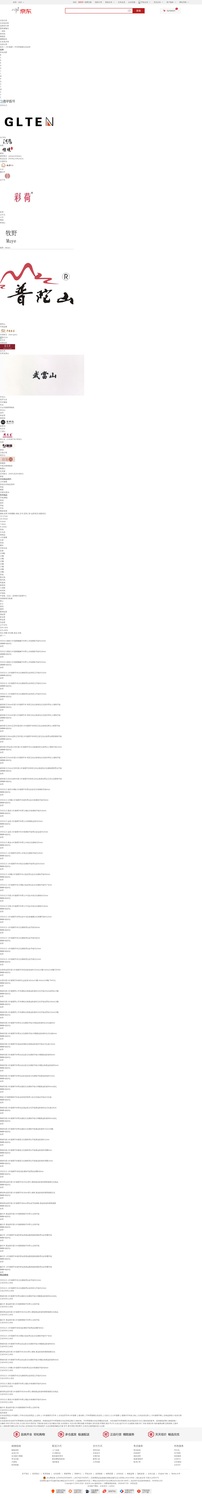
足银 (2, 551)
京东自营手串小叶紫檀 (67, 1415)
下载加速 (40, 1423)
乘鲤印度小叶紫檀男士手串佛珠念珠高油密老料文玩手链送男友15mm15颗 (29, 1012)
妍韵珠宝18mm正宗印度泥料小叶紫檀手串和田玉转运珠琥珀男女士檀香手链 (30, 726)
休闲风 (2, 590)
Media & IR (175, 1474)
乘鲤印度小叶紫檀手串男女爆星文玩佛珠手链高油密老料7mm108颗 (26, 1129)
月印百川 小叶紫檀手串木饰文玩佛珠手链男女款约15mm (22, 864)
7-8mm (3, 524)
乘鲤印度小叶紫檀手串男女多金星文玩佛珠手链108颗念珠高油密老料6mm (29, 1065)
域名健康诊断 (159, 1423)
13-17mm (4, 516)
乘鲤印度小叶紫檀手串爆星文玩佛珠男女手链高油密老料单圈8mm (26, 1150)
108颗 (2, 553)
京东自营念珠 (143, 1415)
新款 (107, 1423)
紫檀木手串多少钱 (129, 1415)
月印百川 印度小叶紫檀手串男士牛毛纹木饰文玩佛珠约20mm (24, 896)
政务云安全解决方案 (52, 1423)
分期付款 (96, 1456)
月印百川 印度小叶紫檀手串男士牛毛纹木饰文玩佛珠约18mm (24, 906)
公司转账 (96, 1462)
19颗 (2, 572)
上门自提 (55, 1450)
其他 (2, 529)
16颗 (2, 564)
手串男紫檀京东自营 (94, 1415)
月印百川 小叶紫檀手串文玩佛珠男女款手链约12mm (20, 959)
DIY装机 (177, 1453)
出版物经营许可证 (83, 1481)
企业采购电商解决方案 (54, 1426)
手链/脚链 (4, 498)
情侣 (2, 606)
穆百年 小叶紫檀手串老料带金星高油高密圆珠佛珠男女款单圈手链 (26, 1235)
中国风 (2, 593)
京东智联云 (64, 1423)
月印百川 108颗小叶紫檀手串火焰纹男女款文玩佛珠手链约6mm (25, 874)
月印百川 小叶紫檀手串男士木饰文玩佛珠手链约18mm (21, 853)
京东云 (112, 1486)
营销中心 (77, 1474)
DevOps (22, 1426)
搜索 (138, 10)
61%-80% (4, 630)
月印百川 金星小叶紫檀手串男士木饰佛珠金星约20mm (21, 821)
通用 (2, 609)
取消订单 (137, 1462)
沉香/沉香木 (4, 492)
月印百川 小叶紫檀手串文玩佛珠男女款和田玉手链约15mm (23, 694)
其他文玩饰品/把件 (7, 484)
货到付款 (96, 1450)
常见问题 (15, 1459)
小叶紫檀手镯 (156, 1415)
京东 (31, 11)
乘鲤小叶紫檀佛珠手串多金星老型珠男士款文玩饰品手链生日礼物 (25, 1097)
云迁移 (102, 1426)
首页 (2, 47)
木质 (2, 540)
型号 (65, 1426)
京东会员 (121, 2)
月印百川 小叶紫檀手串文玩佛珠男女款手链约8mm (20, 938)
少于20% (3, 625)
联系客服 (15, 1465)
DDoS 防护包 (30, 1423)
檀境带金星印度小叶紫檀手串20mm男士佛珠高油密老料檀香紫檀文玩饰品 (29, 1182)
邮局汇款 (96, 1459)
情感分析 (150, 1423)
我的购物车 (171, 11)
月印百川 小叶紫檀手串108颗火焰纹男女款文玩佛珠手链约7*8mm (26, 885)
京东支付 (103, 1486)
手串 (2, 508)
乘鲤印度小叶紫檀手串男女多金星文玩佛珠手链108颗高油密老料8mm (27, 1055)
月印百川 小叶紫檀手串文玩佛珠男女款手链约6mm (20, 927)
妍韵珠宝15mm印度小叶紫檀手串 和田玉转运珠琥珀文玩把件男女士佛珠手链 (30, 715)
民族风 (2, 583)
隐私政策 (140, 1474)
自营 (2, 646)
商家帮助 (67, 1474)
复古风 (2, 577)
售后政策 (137, 1450)
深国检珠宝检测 (6, 598)
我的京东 (108, 2)
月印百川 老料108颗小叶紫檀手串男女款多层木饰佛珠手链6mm (25, 789)
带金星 (2, 620)
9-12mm (3, 527)
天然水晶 (3, 548)
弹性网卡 (78, 1426)
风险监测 (130, 1474)
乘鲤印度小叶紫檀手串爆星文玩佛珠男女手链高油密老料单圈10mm (26, 1161)
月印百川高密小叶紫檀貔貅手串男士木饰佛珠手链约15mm (23, 641)
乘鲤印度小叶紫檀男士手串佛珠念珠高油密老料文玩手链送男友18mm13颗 (29, 1002)
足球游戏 (29, 1426)
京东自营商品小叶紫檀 (9, 1415)
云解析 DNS (5, 1423)
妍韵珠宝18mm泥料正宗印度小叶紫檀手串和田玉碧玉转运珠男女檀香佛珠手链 (31, 736)
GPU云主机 (14, 1423)
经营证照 (133, 1483)
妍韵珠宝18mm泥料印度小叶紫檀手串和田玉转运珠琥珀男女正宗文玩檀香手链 (31, 779)
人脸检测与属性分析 (10, 1426)
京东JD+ (177, 1465)
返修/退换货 (138, 1459)
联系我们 (35, 1474)
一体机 (2, 31)
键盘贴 (2, 36)
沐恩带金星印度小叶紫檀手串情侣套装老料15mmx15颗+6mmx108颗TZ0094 (30, 970)
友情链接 (98, 1474)
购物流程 (15, 1450)
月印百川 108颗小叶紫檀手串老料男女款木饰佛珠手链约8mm (24, 800)
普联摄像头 (4, 28)
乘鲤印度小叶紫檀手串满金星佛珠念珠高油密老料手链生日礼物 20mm (27, 1044)
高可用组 (71, 1426)
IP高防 (102, 1423)
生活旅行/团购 (17, 1456)
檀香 (2, 490)
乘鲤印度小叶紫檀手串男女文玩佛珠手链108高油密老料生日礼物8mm (27, 1023)
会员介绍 (15, 1453)
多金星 (2, 617)
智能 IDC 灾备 (140, 1423)
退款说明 (137, 1456)
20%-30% (4, 628)
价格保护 (137, 1453)
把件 (2, 503)
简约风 (2, 580)
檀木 (2, 545)
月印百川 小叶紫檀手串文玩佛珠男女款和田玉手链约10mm (23, 673)
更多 (2, 476)
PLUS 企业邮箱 (128, 1423)
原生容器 (96, 1423)
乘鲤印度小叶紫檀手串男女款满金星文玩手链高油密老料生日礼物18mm (28, 1108)
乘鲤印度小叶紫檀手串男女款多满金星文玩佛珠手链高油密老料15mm (27, 1076)
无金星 (2, 622)
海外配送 (55, 1462)
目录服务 (88, 1423)
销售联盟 (109, 1474)
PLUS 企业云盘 (116, 1423)
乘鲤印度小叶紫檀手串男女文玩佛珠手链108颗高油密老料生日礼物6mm (28, 1033)
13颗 (2, 559)
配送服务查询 (57, 1456)
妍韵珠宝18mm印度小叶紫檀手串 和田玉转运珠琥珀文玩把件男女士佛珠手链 (30, 705)
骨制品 (2, 535)
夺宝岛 (177, 1450)
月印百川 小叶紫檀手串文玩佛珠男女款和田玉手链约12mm (23, 683)
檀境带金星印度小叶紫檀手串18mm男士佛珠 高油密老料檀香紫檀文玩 (27, 1193)
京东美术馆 (4, 42)
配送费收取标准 (58, 1459)
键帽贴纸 (3, 39)
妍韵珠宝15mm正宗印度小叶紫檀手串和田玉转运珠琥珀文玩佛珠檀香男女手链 (31, 768)
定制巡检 (168, 1423)
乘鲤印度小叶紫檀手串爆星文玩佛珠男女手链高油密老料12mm (24, 1140)
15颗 (2, 561)
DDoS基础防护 (39, 1426)
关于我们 (25, 1474)
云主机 (22, 1423)
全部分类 (3, 20)
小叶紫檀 (9, 47)
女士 (2, 604)
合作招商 (56, 1474)
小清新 (2, 588)
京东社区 (119, 1474)
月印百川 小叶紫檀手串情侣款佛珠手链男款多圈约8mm (21, 1171)
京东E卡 (177, 1459)
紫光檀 (81, 1415)
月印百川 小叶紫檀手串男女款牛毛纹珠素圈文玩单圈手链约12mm (26, 917)
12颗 (2, 556)
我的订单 (98, 2)
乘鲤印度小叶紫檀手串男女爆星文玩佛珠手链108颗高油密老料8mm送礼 (28, 1118)
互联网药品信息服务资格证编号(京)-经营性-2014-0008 (112, 1478)
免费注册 (88, 2)
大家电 (14, 1462)
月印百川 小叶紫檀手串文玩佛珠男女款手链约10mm (20, 949)
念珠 (38, 1415)
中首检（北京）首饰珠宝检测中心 (13, 596)
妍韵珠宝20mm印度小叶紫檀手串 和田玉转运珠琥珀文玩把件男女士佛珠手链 (30, 758)
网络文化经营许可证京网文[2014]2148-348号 (111, 1481)
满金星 (2, 614)
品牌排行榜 (4, 26)
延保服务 (177, 1456)
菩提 (2, 487)
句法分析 (73, 1423)
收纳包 (2, 34)
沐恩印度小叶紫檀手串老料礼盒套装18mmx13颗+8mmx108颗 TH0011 (28, 980)
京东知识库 (4, 23)
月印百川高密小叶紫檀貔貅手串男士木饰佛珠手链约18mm (23, 651)
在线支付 (96, 1453)
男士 (2, 601)
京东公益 (151, 1474)
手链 (2, 506)
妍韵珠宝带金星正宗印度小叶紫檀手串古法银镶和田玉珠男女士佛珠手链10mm (31, 747)
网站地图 (80, 1423)
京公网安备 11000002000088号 (59, 1478)
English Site (163, 1474)
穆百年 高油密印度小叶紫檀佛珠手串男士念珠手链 (19, 1214)
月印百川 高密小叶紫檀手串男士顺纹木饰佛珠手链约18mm (23, 811)
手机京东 (144, 2)
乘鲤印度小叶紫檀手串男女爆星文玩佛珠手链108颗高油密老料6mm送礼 (28, 1087)
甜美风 (2, 585)
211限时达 (56, 1453)
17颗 (2, 567)
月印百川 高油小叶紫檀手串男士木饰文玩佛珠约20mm (21, 842)
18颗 (2, 569)
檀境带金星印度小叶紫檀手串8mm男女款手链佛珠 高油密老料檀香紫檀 (28, 1203)
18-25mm (4, 519)
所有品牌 (3, 52)
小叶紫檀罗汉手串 (49, 1415)
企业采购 (131, 2)
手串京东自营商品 (27, 1415)
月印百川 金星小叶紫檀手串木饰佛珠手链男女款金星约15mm (24, 832)
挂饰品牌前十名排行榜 (173, 1415)
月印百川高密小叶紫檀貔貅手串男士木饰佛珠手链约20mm (23, 662)
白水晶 (2, 532)
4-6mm (3, 522)
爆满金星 (3, 612)
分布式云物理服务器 (91, 1426)
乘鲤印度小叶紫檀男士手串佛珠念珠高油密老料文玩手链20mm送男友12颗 (29, 991)
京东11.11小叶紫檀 (111, 1415)
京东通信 (177, 1462)
